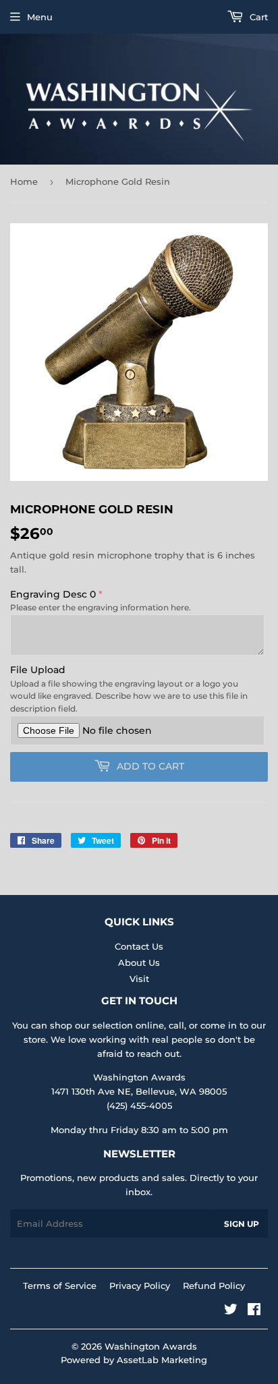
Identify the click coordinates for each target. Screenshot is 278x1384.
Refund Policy (214, 1285)
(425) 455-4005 (139, 1105)
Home (24, 181)
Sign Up (241, 1224)
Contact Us (139, 946)
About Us (139, 962)
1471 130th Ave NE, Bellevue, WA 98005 (139, 1091)
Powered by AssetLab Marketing (134, 1359)
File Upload (37, 670)
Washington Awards (151, 1346)
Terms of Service (59, 1285)
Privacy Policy (139, 1285)
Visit (139, 978)
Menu (40, 16)
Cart (257, 16)
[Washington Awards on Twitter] (231, 1311)
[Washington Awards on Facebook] (254, 1311)
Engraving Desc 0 (53, 594)
